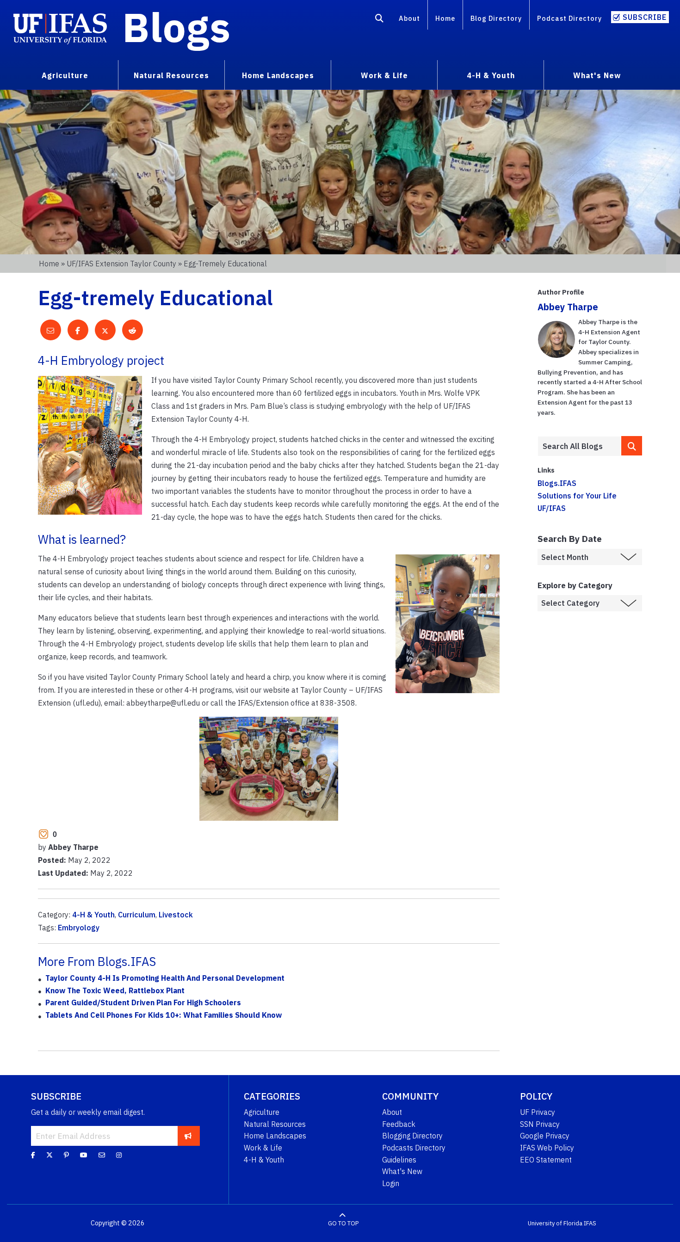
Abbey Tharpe (568, 307)
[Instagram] (119, 1155)
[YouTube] (83, 1155)
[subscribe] (188, 1135)
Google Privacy (544, 1135)
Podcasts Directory (413, 1147)
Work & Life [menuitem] (384, 75)
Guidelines (399, 1159)
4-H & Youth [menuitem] (491, 75)
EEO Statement (546, 1159)
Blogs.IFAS (557, 483)
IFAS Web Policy (547, 1147)
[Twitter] (49, 1155)
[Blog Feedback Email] (102, 1155)
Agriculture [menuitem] (65, 75)
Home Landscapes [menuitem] (278, 75)
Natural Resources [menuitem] (171, 75)
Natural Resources (275, 1124)
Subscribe (645, 17)
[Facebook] (33, 1155)
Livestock (176, 914)
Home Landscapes (275, 1135)
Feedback (398, 1124)
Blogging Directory (412, 1135)
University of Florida (555, 1223)
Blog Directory (496, 18)
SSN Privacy (540, 1124)
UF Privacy (537, 1112)
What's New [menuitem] (597, 75)
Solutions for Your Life (577, 495)
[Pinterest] (66, 1155)
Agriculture (261, 1112)
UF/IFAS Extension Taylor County (121, 263)
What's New (402, 1171)
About (409, 18)
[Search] (379, 20)
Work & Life (263, 1147)
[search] (631, 445)
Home (445, 18)
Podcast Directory (569, 18)
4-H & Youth (93, 914)
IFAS (590, 1223)
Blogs (176, 26)
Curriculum (136, 914)
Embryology (78, 927)
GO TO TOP (343, 1223)
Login (390, 1183)
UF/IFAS (552, 508)
